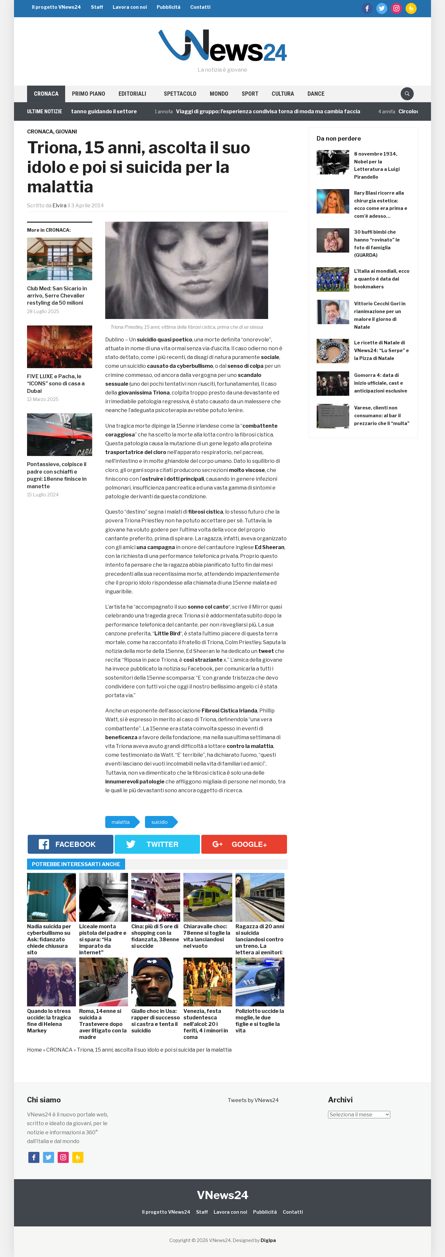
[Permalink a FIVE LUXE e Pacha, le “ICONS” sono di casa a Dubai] (59, 349)
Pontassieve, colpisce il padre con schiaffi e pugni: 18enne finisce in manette (57, 475)
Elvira (59, 205)
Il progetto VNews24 (56, 7)
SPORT (250, 93)
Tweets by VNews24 (253, 1100)
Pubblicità (168, 7)
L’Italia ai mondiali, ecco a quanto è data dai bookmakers (381, 278)
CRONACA (46, 93)
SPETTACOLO (180, 93)
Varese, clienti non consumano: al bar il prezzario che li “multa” (381, 415)
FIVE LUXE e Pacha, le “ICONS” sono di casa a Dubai (56, 383)
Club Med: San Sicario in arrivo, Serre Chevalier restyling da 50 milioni (57, 295)
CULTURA (283, 93)
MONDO (219, 93)
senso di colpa (245, 366)
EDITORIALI (132, 93)
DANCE (316, 93)
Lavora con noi (130, 7)
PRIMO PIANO (88, 93)
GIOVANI (66, 132)
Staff (97, 7)
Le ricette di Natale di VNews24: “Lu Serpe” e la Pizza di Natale (381, 350)
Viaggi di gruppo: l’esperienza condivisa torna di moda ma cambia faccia (246, 111)
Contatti (200, 7)
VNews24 (223, 1195)
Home (34, 1050)
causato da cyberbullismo (180, 366)
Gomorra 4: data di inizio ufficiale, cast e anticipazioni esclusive (380, 383)
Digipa (268, 1240)
